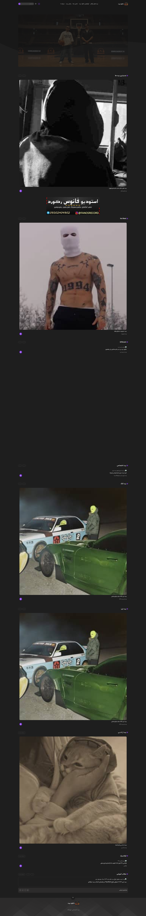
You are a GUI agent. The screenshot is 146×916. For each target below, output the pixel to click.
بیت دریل (125, 475)
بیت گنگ (121, 599)
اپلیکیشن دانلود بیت (84, 4)
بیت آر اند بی (124, 847)
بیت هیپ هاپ (124, 191)
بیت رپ (121, 352)
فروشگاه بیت (116, 475)
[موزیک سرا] (39, 4)
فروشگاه (69, 910)
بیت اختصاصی (75, 910)
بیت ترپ (125, 599)
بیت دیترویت (124, 334)
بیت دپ (125, 352)
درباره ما (63, 4)
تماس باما (75, 4)
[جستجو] (19, 4)
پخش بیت (68, 4)
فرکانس (125, 866)
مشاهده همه (21, 733)
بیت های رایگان (94, 4)
